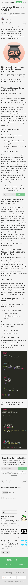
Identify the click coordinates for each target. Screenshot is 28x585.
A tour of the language (11, 313)
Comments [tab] (5, 492)
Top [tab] (3, 512)
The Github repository (11, 330)
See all (4, 552)
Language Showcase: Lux (9, 529)
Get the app (22, 578)
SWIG (18, 292)
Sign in (24, 2)
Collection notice (14, 574)
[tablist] (8, 492)
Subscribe (19, 2)
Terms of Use (21, 472)
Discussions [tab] (13, 512)
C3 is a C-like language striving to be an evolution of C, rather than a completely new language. (10, 543)
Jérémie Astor (11, 34)
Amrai (16, 207)
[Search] (25, 512)
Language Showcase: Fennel (8, 517)
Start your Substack (10, 578)
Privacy (18, 572)
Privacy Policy (14, 475)
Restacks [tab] (11, 492)
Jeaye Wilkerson (9, 17)
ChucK (7, 116)
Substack (6, 581)
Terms (22, 572)
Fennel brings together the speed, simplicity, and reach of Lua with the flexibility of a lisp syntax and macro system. (10, 521)
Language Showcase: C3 (9, 541)
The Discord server (10, 333)
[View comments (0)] (6, 23)
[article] (14, 521)
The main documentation (12, 310)
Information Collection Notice (17, 473)
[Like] (2, 23)
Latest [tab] (7, 512)
